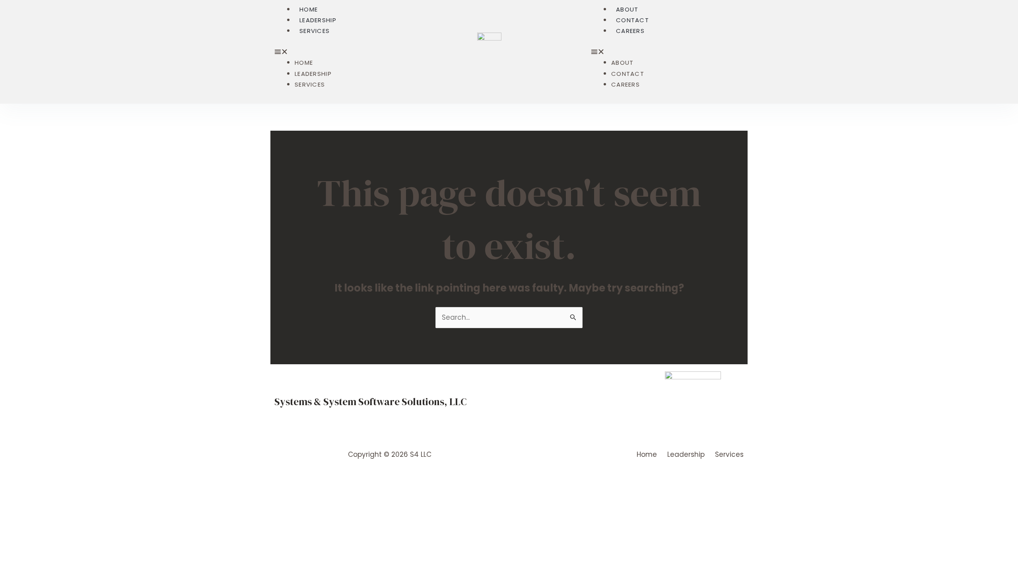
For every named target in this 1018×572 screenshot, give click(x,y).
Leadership (317, 20)
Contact (632, 20)
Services (314, 31)
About (627, 9)
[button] (349, 51)
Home (308, 9)
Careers (630, 31)
